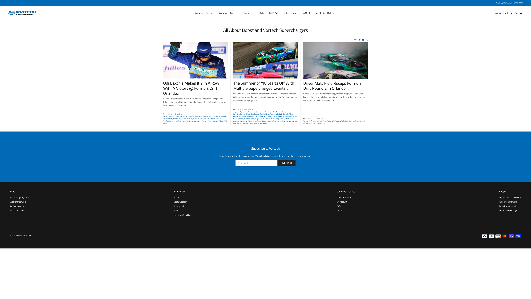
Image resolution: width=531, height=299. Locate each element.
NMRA (287, 118)
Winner (221, 121)
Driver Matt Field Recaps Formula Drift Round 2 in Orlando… (332, 85)
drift (210, 116)
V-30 (295, 121)
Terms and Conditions (183, 214)
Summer (269, 121)
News (176, 210)
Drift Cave (282, 114)
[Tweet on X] (360, 40)
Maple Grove (259, 118)
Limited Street (249, 118)
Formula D (222, 116)
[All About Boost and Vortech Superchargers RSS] (367, 40)
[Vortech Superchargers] (22, 13)
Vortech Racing (213, 121)
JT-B (237, 118)
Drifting (215, 116)
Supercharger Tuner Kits (228, 12)
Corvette (236, 114)
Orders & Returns (344, 197)
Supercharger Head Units (254, 12)
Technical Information (508, 206)
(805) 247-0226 (517, 3)
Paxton (242, 121)
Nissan (203, 118)
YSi (225, 121)
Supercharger (192, 121)
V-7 (199, 121)
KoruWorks (183, 118)
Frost (295, 116)
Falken (249, 116)
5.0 (240, 111)
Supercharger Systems (204, 12)
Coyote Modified (260, 114)
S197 (259, 121)
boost (177, 116)
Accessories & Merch (301, 12)
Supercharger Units (18, 201)
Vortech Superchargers (23, 235)
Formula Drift (167, 118)
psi (172, 121)
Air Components (17, 206)
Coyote (242, 114)
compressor (205, 116)
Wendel (256, 123)
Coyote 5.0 (249, 114)
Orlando (218, 118)
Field (324, 121)
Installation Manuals (508, 201)
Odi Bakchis (211, 118)
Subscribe (287, 163)
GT (234, 118)
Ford (253, 116)
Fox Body (281, 116)
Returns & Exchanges (508, 210)
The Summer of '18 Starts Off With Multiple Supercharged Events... (263, 85)
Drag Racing (270, 114)
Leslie (241, 118)
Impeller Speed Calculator (326, 12)
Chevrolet (191, 116)
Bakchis (171, 116)
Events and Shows (239, 116)
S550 (264, 121)
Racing (250, 121)
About (176, 197)
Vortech (204, 121)
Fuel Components (17, 210)
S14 (175, 121)
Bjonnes (258, 111)
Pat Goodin (167, 121)
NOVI (292, 118)
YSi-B (165, 123)
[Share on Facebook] (363, 40)
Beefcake (251, 111)
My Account (342, 201)
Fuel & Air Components (278, 12)
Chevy (197, 116)
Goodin (175, 118)
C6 (268, 111)
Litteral (189, 118)
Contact (340, 210)
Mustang (276, 118)
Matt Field (196, 118)
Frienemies (288, 116)
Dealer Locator (180, 201)
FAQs (339, 206)
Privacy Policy (180, 206)
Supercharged (183, 121)
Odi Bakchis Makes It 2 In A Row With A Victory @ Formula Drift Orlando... (191, 88)
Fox (275, 116)
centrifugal (183, 116)
